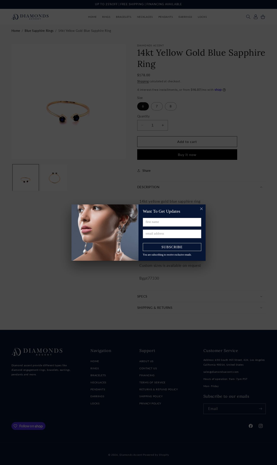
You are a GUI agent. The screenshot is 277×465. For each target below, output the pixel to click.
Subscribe (172, 247)
